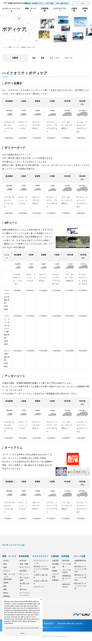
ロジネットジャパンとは (13, 545)
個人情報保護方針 (47, 623)
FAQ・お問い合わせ (62, 3)
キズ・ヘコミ (54, 58)
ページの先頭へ (87, 541)
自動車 (23, 47)
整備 (42, 58)
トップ (4, 47)
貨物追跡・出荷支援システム (34, 3)
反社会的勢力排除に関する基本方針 (70, 623)
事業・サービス (14, 47)
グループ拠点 (49, 3)
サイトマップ (58, 627)
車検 (33, 58)
